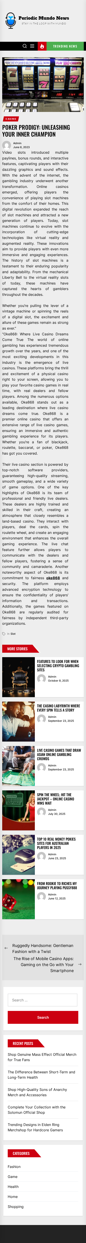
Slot (13, 633)
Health (13, 1186)
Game (12, 1176)
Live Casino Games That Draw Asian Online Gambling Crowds (59, 754)
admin (17, 143)
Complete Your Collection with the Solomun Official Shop (36, 1110)
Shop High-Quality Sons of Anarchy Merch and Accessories (37, 1092)
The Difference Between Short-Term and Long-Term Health (41, 1075)
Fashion (14, 1166)
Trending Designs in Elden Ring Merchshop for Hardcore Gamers (35, 1127)
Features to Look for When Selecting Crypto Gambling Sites (58, 665)
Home (13, 1196)
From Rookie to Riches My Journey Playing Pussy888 (57, 885)
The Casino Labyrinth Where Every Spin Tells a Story (58, 708)
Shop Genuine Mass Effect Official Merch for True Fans (42, 1057)
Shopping (16, 1206)
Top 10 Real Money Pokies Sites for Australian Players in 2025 (56, 843)
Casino (11, 118)
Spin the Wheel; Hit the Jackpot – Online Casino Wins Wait (55, 799)
